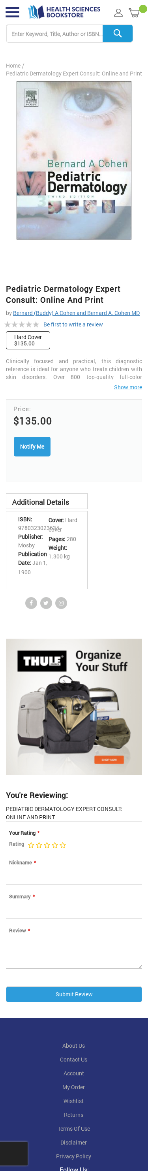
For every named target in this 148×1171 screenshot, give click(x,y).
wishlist (74, 1101)
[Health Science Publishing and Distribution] (64, 12)
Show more (128, 387)
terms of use (74, 1128)
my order (73, 1087)
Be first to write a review (73, 324)
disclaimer (73, 1142)
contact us (73, 1059)
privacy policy (73, 1156)
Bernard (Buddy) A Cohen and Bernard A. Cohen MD (76, 313)
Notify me (32, 446)
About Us (73, 1045)
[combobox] (69, 34)
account (74, 1073)
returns (73, 1114)
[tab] (47, 501)
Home (13, 65)
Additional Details (40, 502)
